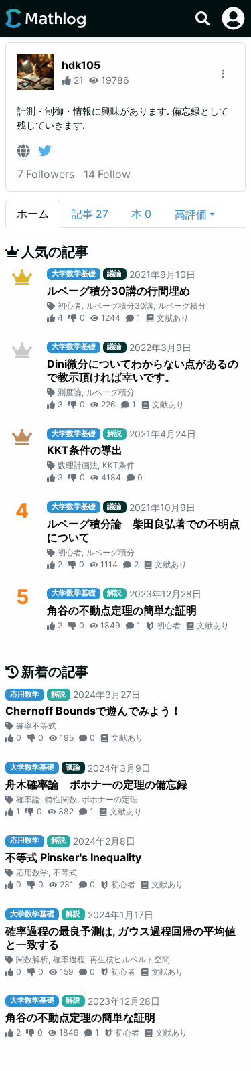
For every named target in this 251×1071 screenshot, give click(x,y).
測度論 (70, 392)
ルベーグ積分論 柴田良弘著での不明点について (143, 530)
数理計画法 (78, 465)
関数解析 (32, 959)
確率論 (28, 799)
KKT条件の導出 (84, 450)
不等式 (65, 872)
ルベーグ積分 (182, 306)
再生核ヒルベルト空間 (130, 959)
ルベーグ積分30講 (119, 306)
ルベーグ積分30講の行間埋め (118, 290)
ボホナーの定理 (110, 799)
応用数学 (32, 872)
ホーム (33, 213)
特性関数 (61, 799)
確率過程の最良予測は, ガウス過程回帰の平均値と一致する (120, 937)
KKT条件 (118, 465)
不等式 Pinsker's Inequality (73, 857)
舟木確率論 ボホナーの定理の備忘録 (96, 784)
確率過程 (69, 959)
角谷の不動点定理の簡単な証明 (122, 610)
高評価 (191, 214)
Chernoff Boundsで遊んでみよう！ (93, 710)
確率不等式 (36, 726)
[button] (195, 214)
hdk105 (81, 65)
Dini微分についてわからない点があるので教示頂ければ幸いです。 (142, 370)
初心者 (70, 306)
